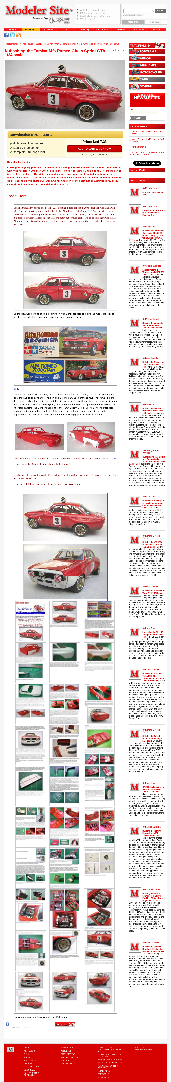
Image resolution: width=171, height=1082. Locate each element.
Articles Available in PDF (110, 1060)
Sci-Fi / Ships (30, 1060)
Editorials (29, 1070)
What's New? (104, 1071)
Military (28, 1057)
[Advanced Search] (134, 16)
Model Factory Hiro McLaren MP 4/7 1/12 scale (146, 140)
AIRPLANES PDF (68, 1054)
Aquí (36, 478)
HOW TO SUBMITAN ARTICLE (31, 1074)
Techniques (28, 44)
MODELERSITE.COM (13, 44)
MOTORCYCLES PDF (69, 1057)
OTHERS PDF (66, 1064)
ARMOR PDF (66, 1051)
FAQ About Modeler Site (110, 1063)
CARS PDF (65, 1060)
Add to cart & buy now (94, 148)
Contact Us (103, 1074)
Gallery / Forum (32, 1067)
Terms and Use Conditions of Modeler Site (109, 1049)
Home (26, 1048)
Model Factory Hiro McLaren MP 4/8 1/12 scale (146, 133)
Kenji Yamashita (139, 147)
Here (114, 458)
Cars (36, 44)
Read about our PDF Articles (108, 1067)
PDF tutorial (55, 44)
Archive (28, 1064)
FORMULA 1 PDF (68, 1048)
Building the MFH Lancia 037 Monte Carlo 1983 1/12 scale (146, 153)
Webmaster (103, 1077)
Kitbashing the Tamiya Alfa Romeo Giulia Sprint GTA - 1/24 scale (56, 53)
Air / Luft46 (29, 1051)
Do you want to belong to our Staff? (110, 1055)
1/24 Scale (44, 44)
